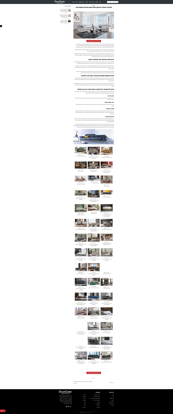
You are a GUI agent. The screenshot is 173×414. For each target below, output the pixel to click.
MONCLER (93, 331)
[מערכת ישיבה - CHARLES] (107, 282)
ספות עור (94, 71)
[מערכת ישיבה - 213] (81, 252)
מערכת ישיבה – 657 (106, 257)
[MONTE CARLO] (81, 267)
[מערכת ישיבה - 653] (81, 192)
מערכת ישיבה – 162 (106, 346)
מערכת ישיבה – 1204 (93, 346)
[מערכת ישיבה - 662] (94, 223)
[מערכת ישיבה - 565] (94, 193)
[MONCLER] (94, 326)
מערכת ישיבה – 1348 (80, 213)
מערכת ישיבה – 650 (93, 257)
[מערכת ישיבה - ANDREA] (81, 356)
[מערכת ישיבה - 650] (94, 252)
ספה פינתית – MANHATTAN (93, 181)
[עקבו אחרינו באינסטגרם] (69, 406)
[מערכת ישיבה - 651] (81, 238)
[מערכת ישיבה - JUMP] (81, 178)
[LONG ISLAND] (94, 281)
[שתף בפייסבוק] (94, 378)
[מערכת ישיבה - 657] (107, 252)
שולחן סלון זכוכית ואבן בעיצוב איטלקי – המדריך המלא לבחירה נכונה (63, 10)
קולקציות (96, 1)
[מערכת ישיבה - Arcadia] (81, 165)
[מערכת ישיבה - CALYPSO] (81, 311)
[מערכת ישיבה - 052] (81, 326)
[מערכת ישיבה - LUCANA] (81, 223)
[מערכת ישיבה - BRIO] (107, 267)
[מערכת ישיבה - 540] (107, 311)
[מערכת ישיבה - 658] (107, 237)
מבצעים (93, 1)
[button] (1, 26)
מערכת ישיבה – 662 (93, 228)
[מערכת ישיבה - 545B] (94, 297)
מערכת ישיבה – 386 (81, 287)
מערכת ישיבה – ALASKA (94, 212)
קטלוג (90, 1)
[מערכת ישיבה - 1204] (94, 341)
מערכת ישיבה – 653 (81, 196)
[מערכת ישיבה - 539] (107, 297)
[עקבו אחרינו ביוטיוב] (67, 406)
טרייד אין (73, 1)
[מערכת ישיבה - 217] (81, 341)
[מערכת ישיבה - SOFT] (94, 311)
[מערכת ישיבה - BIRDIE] (107, 223)
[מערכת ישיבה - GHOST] (107, 192)
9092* (65, 403)
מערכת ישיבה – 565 (93, 198)
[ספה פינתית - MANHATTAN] (94, 178)
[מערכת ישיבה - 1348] (81, 208)
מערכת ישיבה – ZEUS (106, 331)
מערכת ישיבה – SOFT (93, 316)
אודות (100, 1)
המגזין (76, 1)
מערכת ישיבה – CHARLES (106, 287)
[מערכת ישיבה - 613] (107, 165)
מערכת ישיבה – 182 (106, 213)
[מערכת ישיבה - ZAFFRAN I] (94, 165)
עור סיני (111, 382)
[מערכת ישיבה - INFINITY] (94, 151)
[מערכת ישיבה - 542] (81, 297)
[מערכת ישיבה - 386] (81, 282)
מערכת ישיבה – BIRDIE (106, 228)
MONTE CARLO (81, 272)
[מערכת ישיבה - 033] (94, 267)
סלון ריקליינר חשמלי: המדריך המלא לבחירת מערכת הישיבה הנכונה (64, 21)
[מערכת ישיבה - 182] (107, 208)
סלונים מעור (93, 5)
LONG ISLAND (94, 286)
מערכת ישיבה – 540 (106, 316)
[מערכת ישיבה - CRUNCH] (81, 150)
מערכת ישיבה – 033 (93, 272)
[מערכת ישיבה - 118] (94, 356)
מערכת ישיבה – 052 (81, 331)
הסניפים (86, 1)
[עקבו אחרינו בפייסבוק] (71, 406)
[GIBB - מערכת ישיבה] (107, 151)
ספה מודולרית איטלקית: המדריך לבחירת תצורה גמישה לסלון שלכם (64, 16)
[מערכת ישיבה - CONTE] (107, 356)
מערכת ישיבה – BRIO (106, 272)
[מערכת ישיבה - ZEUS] (107, 326)
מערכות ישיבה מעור (80, 127)
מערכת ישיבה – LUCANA (81, 228)
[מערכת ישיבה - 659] (94, 238)
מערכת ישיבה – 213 (81, 257)
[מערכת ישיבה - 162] (107, 341)
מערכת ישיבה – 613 (106, 169)
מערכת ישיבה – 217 (81, 346)
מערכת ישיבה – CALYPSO (81, 316)
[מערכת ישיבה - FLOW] (107, 180)
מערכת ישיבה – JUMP (80, 182)
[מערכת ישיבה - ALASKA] (94, 207)
